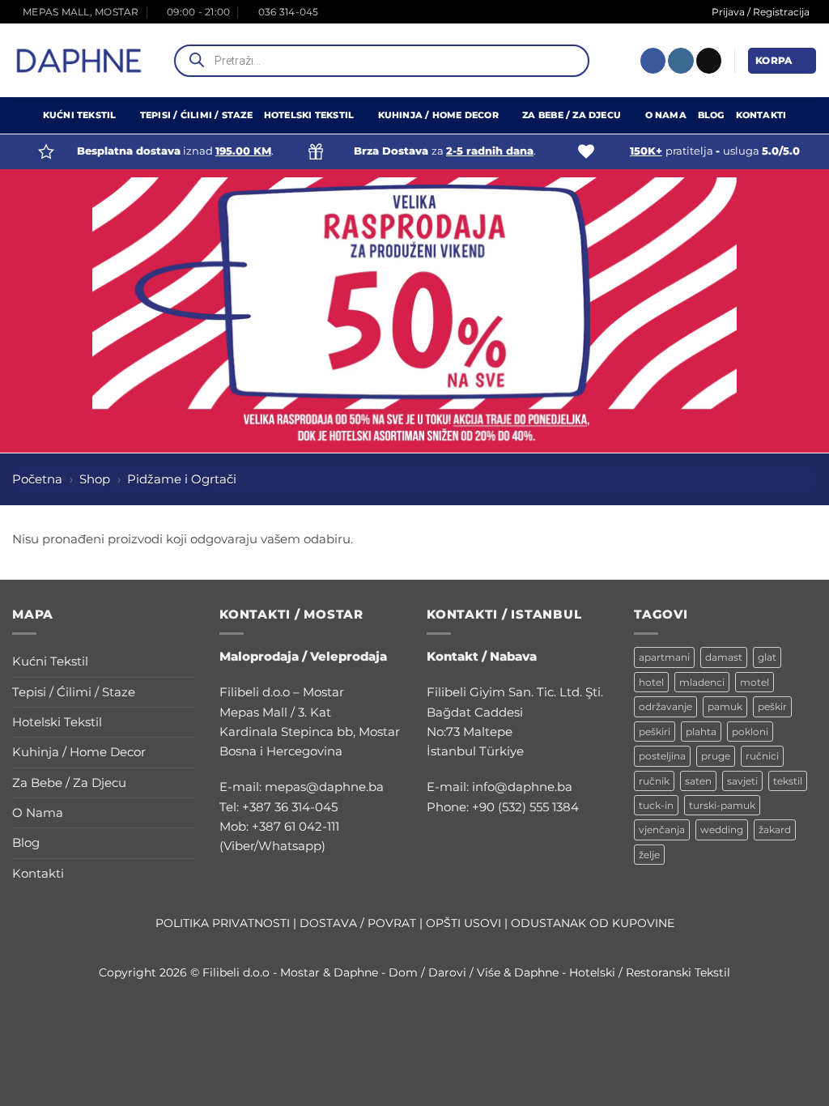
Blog (711, 115)
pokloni (750, 731)
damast (723, 657)
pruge (715, 756)
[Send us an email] (708, 61)
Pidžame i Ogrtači (181, 479)
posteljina (662, 756)
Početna (37, 479)
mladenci (702, 682)
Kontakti (761, 115)
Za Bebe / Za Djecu (571, 115)
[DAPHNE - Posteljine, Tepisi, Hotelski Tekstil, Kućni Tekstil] (79, 61)
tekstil (787, 781)
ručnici (762, 756)
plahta (701, 731)
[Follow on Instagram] (680, 61)
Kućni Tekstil (80, 115)
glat (767, 657)
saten (698, 781)
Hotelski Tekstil (309, 115)
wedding (721, 829)
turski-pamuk (722, 805)
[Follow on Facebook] (652, 61)
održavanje (665, 706)
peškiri (654, 731)
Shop (94, 479)
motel (754, 682)
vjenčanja (662, 829)
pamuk (725, 706)
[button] (782, 60)
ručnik (654, 781)
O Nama (666, 115)
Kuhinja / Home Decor (438, 115)
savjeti (742, 781)
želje (649, 855)
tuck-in (656, 805)
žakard (775, 829)
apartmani (664, 657)
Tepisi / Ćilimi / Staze (196, 115)
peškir (772, 706)
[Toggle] (185, 662)
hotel (651, 682)
